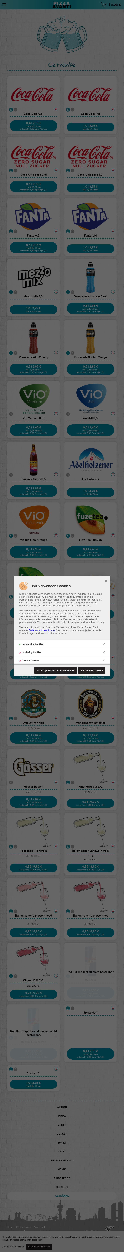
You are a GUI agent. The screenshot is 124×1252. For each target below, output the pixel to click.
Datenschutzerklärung (42, 630)
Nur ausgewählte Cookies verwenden (55, 670)
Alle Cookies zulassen (91, 670)
